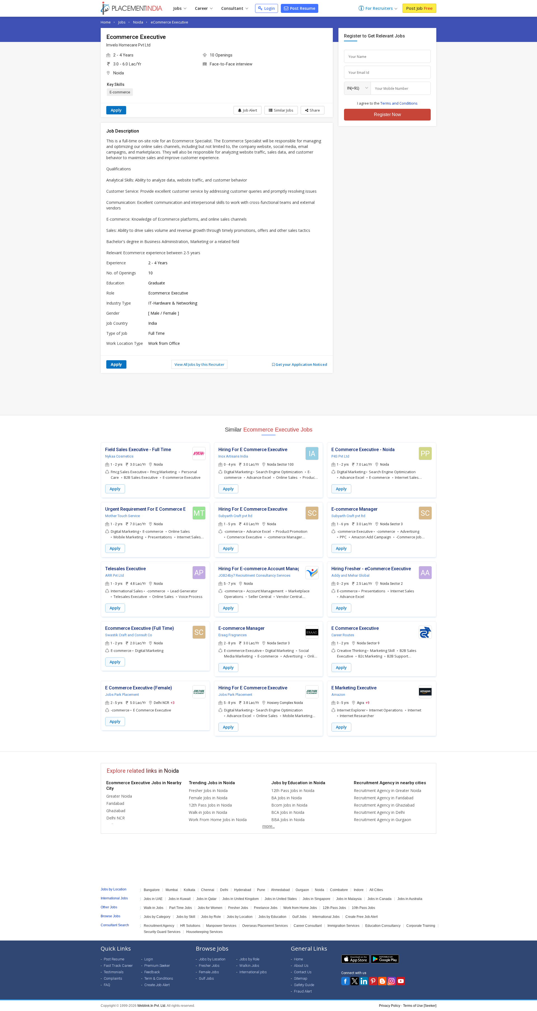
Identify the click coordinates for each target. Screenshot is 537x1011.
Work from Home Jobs (300, 907)
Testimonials (114, 972)
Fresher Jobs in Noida (208, 790)
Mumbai (172, 890)
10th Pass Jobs (363, 907)
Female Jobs (209, 972)
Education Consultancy (383, 925)
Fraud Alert (303, 991)
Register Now (387, 114)
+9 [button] (367, 702)
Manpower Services (221, 925)
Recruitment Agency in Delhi (379, 812)
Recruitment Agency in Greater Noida (387, 790)
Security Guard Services (162, 932)
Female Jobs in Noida (208, 797)
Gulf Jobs (299, 916)
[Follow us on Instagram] (391, 981)
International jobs (253, 972)
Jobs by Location (240, 916)
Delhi (224, 890)
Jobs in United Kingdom (240, 899)
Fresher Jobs (238, 907)
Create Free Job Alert (361, 916)
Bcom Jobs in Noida (289, 805)
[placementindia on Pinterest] (373, 981)
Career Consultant (308, 925)
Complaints (113, 978)
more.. (268, 826)
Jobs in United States (281, 899)
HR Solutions (190, 925)
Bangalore (152, 890)
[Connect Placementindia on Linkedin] (364, 981)
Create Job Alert (157, 985)
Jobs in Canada (380, 899)
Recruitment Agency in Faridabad (383, 797)
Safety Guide (304, 985)
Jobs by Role (211, 916)
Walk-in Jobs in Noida (208, 812)
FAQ (107, 985)
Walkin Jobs (249, 965)
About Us (301, 965)
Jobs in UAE (153, 899)
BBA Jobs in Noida (288, 819)
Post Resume (302, 8)
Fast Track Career (118, 965)
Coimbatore (339, 890)
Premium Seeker (157, 965)
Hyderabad (242, 890)
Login (269, 8)
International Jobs (326, 916)
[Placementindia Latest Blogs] (382, 981)
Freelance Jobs (265, 907)
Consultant (232, 8)
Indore (359, 890)
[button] (312, 110)
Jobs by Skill (185, 916)
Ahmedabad (280, 890)
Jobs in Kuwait (179, 899)
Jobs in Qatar (206, 899)
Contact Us (303, 972)
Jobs (178, 8)
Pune (261, 890)
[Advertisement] (268, 394)
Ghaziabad (115, 810)
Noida (138, 22)
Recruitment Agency (159, 925)
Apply (116, 110)
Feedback (152, 972)
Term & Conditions (158, 978)
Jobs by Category (157, 916)
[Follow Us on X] (354, 981)
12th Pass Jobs (334, 907)
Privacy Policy (389, 1006)
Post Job (419, 8)
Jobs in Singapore (316, 899)
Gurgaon (302, 890)
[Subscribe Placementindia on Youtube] (401, 981)
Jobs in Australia (409, 899)
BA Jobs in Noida (286, 797)
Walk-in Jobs (153, 907)
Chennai (207, 890)
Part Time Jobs (180, 907)
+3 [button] (173, 702)
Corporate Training (420, 925)
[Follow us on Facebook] (345, 981)
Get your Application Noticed (301, 364)
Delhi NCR (115, 818)
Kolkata (189, 890)
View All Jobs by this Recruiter (199, 364)
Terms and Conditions (399, 103)
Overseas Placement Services (265, 925)
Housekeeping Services (204, 932)
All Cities (376, 890)
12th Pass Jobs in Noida (210, 805)
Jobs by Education (272, 916)
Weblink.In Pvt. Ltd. (151, 1006)
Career (202, 8)
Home (106, 22)
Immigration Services (343, 925)
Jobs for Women (210, 907)
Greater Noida (119, 796)
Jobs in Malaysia (349, 899)
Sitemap (300, 978)
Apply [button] (115, 488)
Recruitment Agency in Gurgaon (382, 819)
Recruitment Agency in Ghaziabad (384, 805)
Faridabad (115, 803)
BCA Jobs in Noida (287, 812)
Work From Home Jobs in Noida (218, 819)
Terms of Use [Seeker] (419, 1006)
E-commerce (120, 92)
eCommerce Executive (169, 22)
